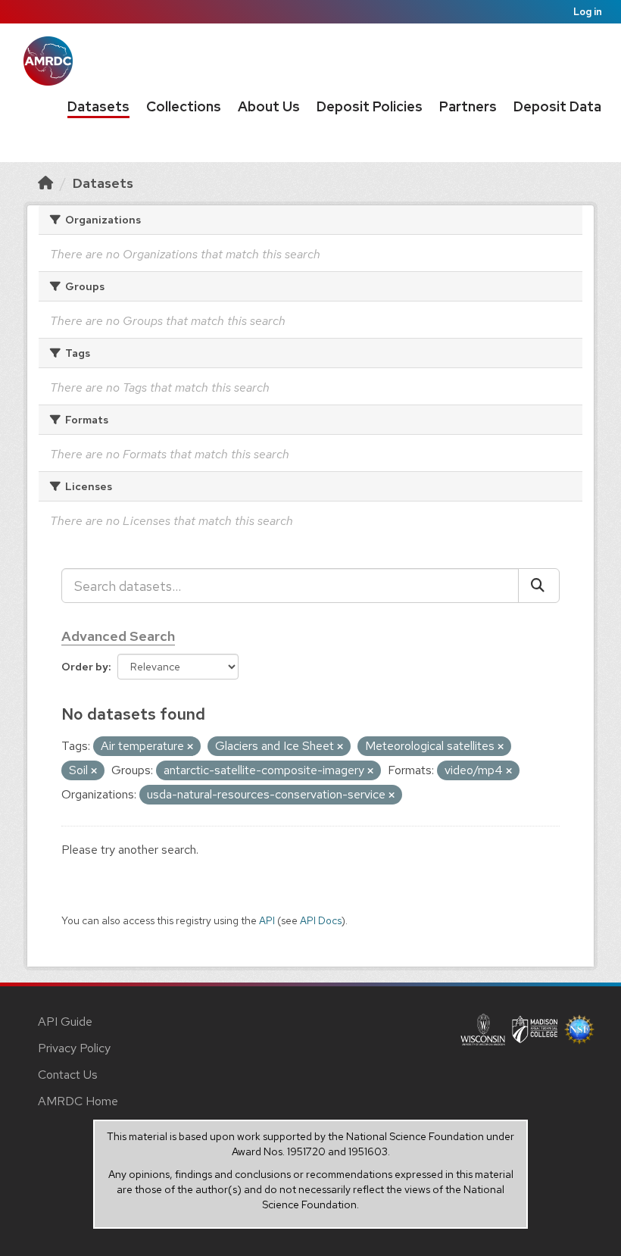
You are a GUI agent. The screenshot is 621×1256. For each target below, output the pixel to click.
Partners (468, 106)
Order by (84, 666)
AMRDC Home (78, 1101)
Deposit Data (557, 106)
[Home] (45, 183)
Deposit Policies (370, 106)
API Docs (321, 920)
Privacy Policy (74, 1048)
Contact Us (68, 1075)
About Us (269, 106)
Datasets (98, 106)
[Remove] (190, 747)
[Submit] (539, 585)
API (267, 920)
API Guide (65, 1021)
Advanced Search (118, 636)
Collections (183, 106)
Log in (587, 11)
